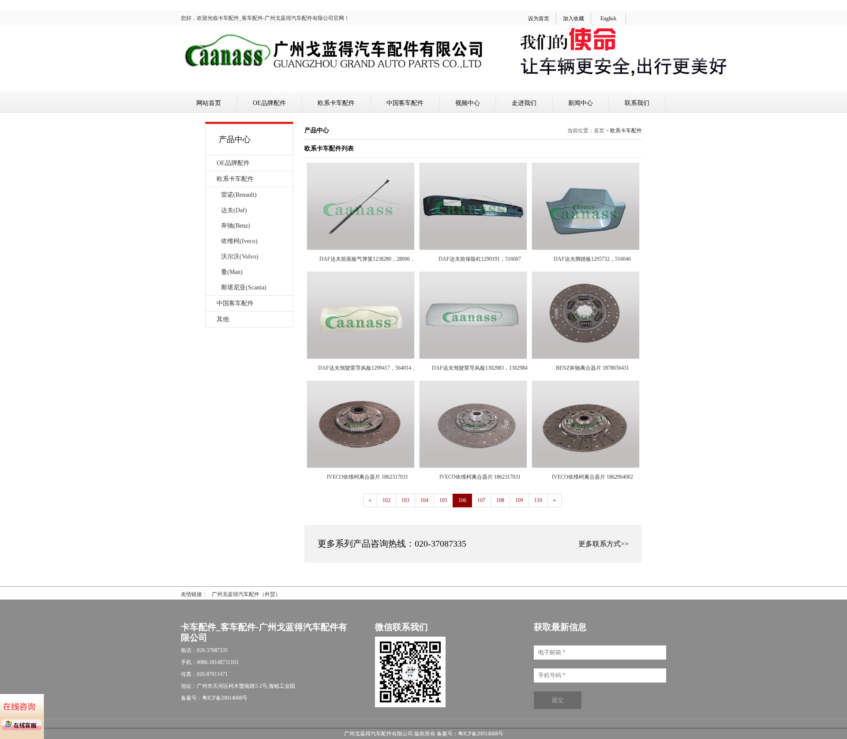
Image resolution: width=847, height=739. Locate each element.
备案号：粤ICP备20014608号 (470, 734)
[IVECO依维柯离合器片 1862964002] (585, 466)
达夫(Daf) (234, 210)
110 (538, 500)
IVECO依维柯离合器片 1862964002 (592, 477)
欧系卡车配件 (336, 103)
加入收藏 (573, 18)
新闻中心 (580, 103)
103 (405, 500)
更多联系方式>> (603, 544)
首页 (599, 131)
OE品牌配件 (269, 103)
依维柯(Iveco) (239, 241)
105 (443, 500)
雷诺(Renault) (239, 194)
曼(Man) (232, 272)
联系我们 (637, 103)
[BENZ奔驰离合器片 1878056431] (585, 357)
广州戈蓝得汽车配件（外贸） (246, 594)
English (608, 18)
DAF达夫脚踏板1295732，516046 (592, 259)
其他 (223, 319)
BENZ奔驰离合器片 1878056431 (592, 368)
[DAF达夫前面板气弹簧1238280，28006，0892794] (360, 248)
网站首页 (208, 103)
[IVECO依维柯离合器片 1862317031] (360, 466)
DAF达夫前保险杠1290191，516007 (479, 259)
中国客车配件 (405, 103)
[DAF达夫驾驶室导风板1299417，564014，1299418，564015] (360, 357)
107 (481, 500)
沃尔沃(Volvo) (240, 256)
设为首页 (538, 18)
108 (500, 500)
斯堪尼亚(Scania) (243, 287)
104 (424, 500)
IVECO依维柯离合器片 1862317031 (367, 477)
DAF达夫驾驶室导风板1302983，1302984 (480, 368)
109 (519, 500)
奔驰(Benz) (235, 225)
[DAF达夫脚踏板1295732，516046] (585, 248)
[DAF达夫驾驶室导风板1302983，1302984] (473, 357)
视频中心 (467, 103)
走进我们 (524, 103)
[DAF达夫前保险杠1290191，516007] (473, 248)
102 (386, 500)
